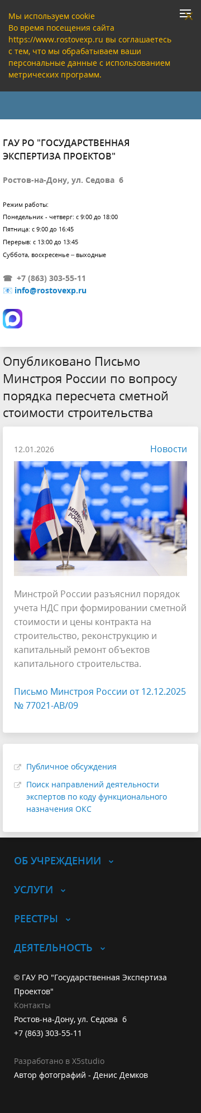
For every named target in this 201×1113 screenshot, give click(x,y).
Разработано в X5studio (59, 1061)
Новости (168, 449)
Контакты (32, 1005)
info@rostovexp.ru (51, 290)
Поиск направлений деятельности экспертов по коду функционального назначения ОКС (96, 796)
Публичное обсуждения (71, 766)
